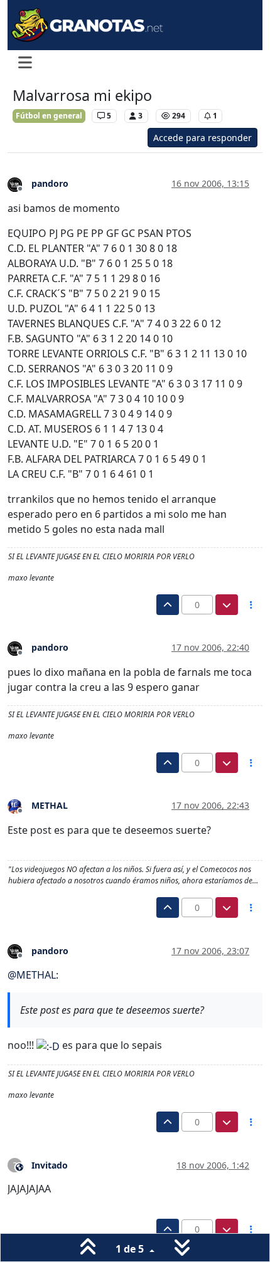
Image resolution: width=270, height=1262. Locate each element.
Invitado (49, 1165)
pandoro (49, 183)
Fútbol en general (49, 115)
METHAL (49, 805)
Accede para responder (202, 138)
